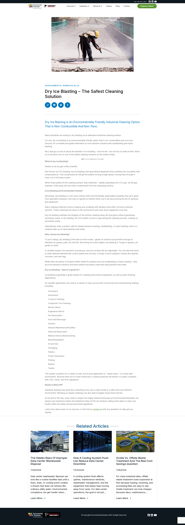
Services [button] (70, 6)
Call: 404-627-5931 (140, 1)
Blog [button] (118, 6)
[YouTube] (155, 515)
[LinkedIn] (152, 2)
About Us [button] (96, 6)
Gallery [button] (109, 6)
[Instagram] (155, 2)
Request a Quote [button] (147, 6)
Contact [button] (127, 6)
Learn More (37, 498)
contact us (97, 409)
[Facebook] (150, 2)
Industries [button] (83, 6)
